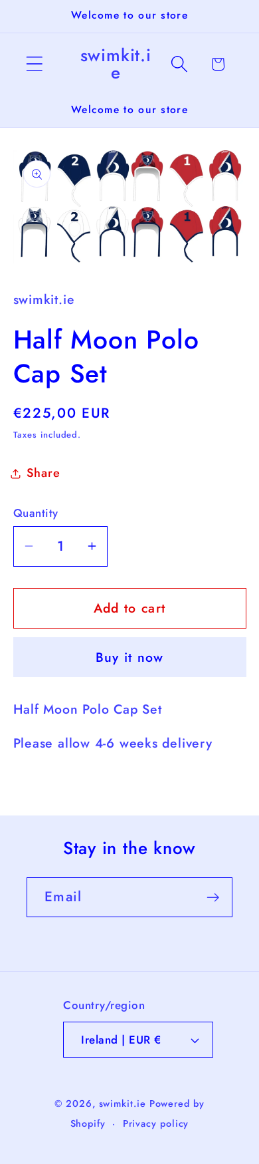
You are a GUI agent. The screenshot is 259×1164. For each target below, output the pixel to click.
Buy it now (130, 657)
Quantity (35, 513)
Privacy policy (156, 1123)
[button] (34, 64)
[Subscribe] (213, 897)
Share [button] (43, 473)
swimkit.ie (122, 1103)
